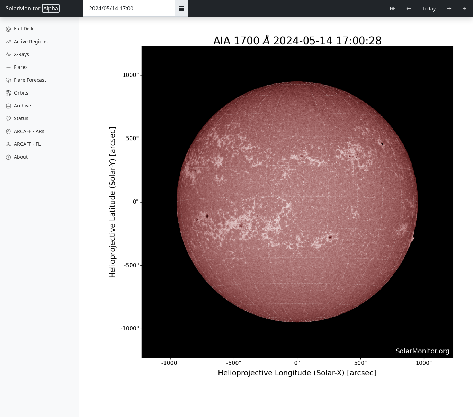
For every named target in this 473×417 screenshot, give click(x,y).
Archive (21, 105)
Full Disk (22, 28)
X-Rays (20, 54)
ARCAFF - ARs (28, 131)
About (20, 156)
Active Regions (30, 41)
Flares (20, 67)
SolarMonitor (32, 8)
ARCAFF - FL (26, 144)
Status (20, 118)
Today (429, 8)
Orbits (20, 92)
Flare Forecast (29, 80)
